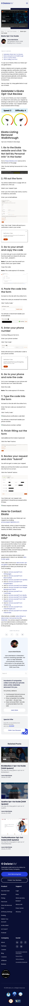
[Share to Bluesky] (22, 634)
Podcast (3, 932)
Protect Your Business (14, 880)
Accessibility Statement (21, 962)
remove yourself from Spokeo (17, 580)
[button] (27, 3)
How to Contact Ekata (10, 57)
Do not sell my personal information (21, 952)
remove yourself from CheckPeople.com (13, 608)
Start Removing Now (14, 874)
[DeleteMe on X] (17, 946)
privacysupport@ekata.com (10, 522)
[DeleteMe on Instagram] (21, 942)
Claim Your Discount (14, 730)
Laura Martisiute (14, 652)
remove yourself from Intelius (17, 597)
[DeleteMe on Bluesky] (21, 946)
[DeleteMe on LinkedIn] (17, 942)
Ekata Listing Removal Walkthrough (13, 56)
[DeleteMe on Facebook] (25, 942)
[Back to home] (7, 3)
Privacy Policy (19, 956)
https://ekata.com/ (11, 161)
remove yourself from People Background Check (15, 588)
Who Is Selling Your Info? (11, 59)
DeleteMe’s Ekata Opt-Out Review (13, 54)
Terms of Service (20, 959)
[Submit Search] (26, 673)
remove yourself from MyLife (17, 595)
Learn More (14, 710)
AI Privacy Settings (6, 912)
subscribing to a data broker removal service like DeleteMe (13, 618)
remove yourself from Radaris (17, 585)
